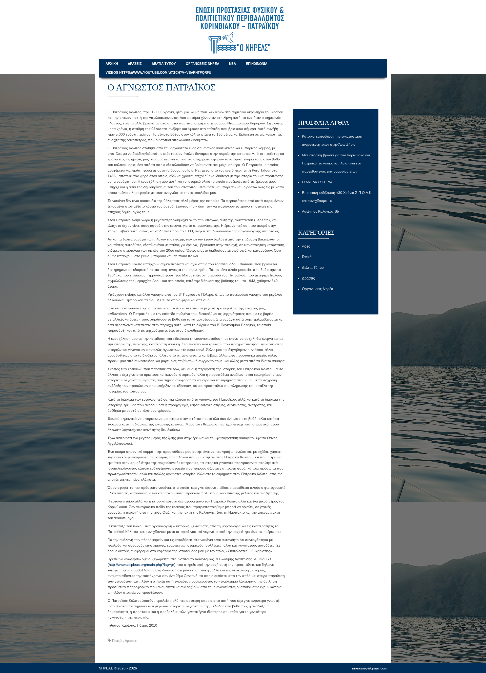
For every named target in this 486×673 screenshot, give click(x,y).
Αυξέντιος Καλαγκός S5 (320, 211)
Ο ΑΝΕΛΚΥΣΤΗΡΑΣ (317, 182)
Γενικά (117, 640)
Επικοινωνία (256, 64)
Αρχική (112, 64)
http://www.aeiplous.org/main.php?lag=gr (141, 565)
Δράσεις (135, 64)
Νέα (232, 64)
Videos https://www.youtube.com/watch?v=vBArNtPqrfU (158, 72)
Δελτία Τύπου (164, 64)
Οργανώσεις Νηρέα (202, 64)
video (306, 246)
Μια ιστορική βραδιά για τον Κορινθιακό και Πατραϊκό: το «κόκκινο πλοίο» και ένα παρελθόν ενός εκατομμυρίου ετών (336, 163)
